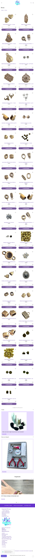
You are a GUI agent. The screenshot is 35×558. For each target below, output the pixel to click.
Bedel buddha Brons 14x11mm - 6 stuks (9, 43)
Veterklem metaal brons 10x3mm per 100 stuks (9, 123)
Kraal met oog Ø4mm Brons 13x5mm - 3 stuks (9, 203)
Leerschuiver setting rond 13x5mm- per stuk (26, 379)
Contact (3, 533)
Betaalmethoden (5, 534)
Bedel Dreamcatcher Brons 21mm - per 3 (26, 83)
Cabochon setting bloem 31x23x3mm (26, 280)
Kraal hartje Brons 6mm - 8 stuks (26, 143)
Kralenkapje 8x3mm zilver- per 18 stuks (26, 63)
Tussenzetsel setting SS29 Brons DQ (9, 261)
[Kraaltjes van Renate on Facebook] (2, 547)
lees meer (3, 498)
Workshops (4, 514)
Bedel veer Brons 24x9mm (26, 24)
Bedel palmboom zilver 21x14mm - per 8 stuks (26, 103)
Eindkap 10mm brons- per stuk (26, 359)
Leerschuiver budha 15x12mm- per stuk (9, 398)
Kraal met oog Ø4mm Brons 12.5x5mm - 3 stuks (26, 223)
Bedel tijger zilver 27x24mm (9, 222)
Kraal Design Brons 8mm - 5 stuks (26, 242)
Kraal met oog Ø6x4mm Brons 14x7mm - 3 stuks (26, 163)
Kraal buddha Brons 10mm (9, 143)
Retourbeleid (26, 550)
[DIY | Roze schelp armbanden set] (17, 487)
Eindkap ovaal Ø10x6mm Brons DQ (9, 340)
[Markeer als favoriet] (15, 14)
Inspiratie (17, 476)
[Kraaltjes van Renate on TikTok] (5, 547)
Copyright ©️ (31, 550)
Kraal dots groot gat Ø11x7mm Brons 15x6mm (8, 301)
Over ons (3, 543)
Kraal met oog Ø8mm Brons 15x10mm (9, 182)
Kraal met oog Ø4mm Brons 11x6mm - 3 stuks (26, 44)
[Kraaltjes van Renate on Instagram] (3, 547)
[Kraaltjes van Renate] (17, 2)
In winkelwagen (9, 29)
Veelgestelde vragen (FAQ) (7, 537)
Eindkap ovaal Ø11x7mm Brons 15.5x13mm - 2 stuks (9, 281)
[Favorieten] (32, 3)
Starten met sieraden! (6, 511)
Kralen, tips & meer (5, 516)
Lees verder (4, 433)
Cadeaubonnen (4, 540)
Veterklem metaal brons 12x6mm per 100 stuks (26, 203)
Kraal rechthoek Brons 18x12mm (9, 83)
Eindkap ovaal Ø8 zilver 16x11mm (9, 242)
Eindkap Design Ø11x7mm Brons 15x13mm (26, 320)
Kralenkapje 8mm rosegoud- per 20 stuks (26, 261)
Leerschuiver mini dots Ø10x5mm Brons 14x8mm (26, 183)
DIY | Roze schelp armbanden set (10, 496)
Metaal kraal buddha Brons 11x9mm (26, 300)
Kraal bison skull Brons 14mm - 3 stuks (9, 102)
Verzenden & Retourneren (6, 536)
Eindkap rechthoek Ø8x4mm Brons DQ (9, 318)
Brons (6, 10)
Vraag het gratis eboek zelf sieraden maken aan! (17, 555)
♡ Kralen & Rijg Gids (5, 510)
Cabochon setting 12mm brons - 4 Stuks (26, 340)
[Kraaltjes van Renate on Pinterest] (4, 547)
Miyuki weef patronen (5, 512)
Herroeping (4, 535)
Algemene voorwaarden (20, 550)
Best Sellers (4, 471)
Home (2, 10)
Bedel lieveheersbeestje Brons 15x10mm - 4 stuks (9, 64)
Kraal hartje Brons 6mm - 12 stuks (9, 24)
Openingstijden (4, 542)
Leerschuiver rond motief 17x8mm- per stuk (9, 379)
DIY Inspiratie (4, 515)
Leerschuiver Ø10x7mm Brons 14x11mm (9, 162)
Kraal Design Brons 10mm (8, 359)
